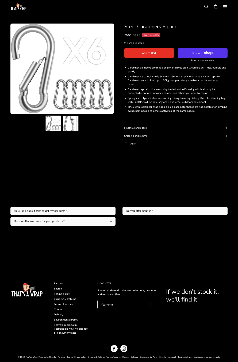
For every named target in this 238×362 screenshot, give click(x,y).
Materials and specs (135, 127)
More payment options (202, 60)
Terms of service (63, 304)
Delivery (58, 314)
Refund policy (62, 293)
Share (132, 143)
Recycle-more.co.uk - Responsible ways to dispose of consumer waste (71, 328)
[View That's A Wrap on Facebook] (114, 348)
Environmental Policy (66, 319)
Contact (59, 309)
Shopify (52, 357)
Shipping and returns (135, 136)
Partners (59, 283)
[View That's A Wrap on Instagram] (123, 348)
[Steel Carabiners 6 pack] (53, 123)
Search (58, 288)
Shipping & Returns (65, 298)
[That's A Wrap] (32, 6)
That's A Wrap (32, 357)
